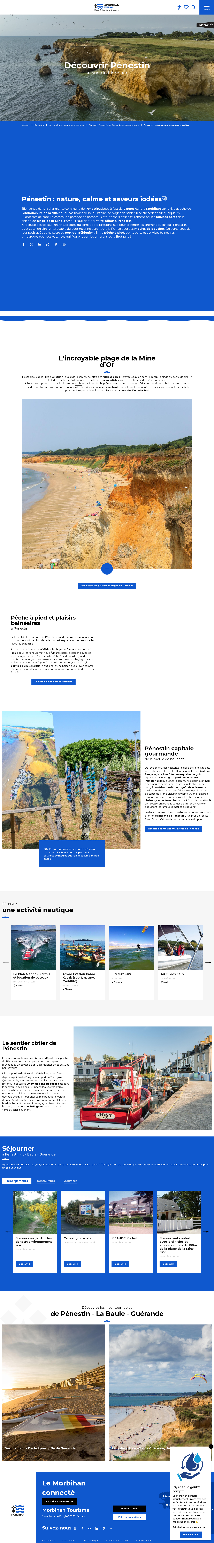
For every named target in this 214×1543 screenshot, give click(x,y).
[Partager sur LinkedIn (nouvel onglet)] (39, 245)
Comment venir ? (130, 1508)
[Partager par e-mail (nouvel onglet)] (64, 245)
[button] (193, 7)
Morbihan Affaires (117, 1541)
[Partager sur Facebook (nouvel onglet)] (23, 245)
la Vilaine (45, 649)
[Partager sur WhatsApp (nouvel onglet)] (47, 245)
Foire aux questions (129, 1517)
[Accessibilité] (179, 7)
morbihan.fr (143, 1541)
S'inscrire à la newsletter (59, 1501)
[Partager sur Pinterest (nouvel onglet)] (55, 245)
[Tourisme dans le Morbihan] (107, 7)
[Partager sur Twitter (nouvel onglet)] (31, 245)
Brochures (48, 1541)
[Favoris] (186, 7)
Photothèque (91, 1541)
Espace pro (68, 1541)
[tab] (16, 1181)
